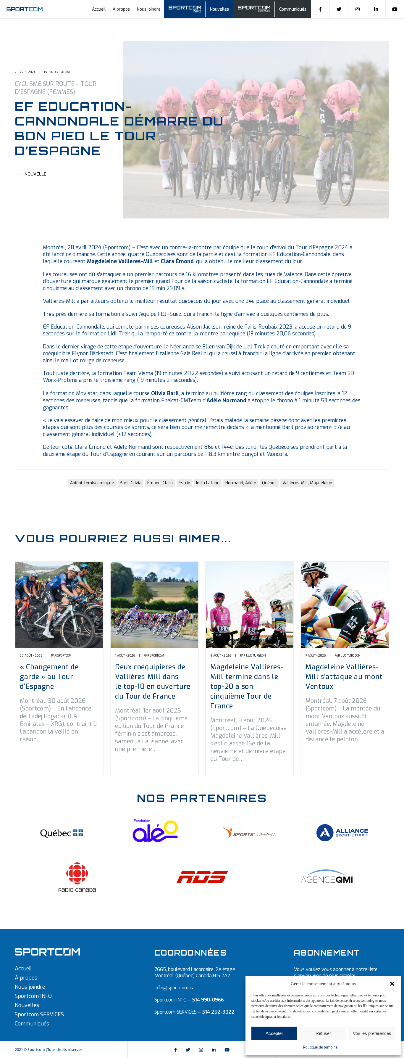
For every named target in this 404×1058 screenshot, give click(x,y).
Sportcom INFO (33, 996)
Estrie (184, 483)
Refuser (323, 1033)
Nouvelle (35, 174)
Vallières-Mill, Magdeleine (307, 483)
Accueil (99, 9)
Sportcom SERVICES (39, 1014)
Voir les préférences (372, 1033)
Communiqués (292, 9)
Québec (269, 483)
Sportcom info (187, 8)
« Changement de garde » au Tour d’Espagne (49, 677)
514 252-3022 (218, 1012)
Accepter (274, 1033)
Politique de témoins (320, 1047)
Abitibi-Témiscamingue (92, 483)
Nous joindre (149, 9)
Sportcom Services (260, 9)
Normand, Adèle (240, 483)
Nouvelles (219, 9)
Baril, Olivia (130, 483)
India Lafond (207, 483)
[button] (392, 984)
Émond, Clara (160, 483)
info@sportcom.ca (174, 988)
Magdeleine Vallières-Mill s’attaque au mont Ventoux (344, 677)
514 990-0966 (208, 1000)
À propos (121, 9)
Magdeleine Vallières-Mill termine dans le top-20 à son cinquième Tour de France (246, 687)
